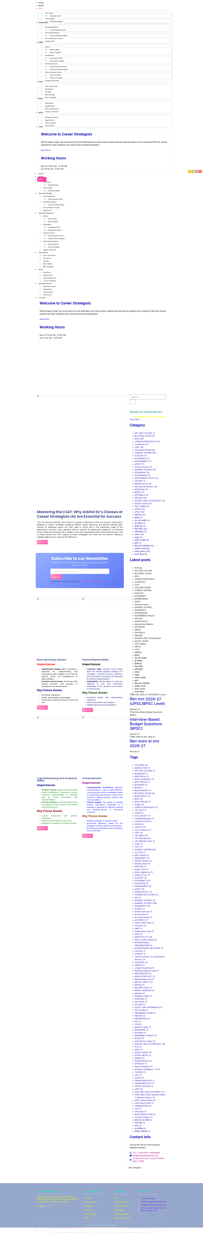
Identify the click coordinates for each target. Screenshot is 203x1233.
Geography (47, 224)
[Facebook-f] (189, 171)
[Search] (132, 401)
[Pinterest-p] (200, 171)
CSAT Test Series (49, 255)
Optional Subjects (46, 213)
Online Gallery (48, 292)
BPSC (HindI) (47, 264)
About (41, 176)
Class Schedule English (56, 205)
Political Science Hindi (55, 236)
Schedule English (54, 191)
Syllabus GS (47, 210)
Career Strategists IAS (47, 1191)
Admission (88, 1206)
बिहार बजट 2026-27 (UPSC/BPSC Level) (147, 701)
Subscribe (56, 577)
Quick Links (119, 1191)
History (45, 216)
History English (53, 222)
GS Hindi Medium (49, 196)
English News (47, 275)
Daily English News (122, 1218)
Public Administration (51, 241)
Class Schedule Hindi (55, 199)
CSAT (40, 179)
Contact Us (143, 1191)
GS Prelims (47, 258)
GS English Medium (50, 202)
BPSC (86, 1218)
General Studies (45, 193)
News (40, 269)
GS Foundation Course (51, 208)
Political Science (49, 233)
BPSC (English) (48, 267)
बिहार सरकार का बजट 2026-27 (144, 743)
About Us (88, 1198)
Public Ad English (54, 247)
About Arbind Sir (92, 1191)
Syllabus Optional (49, 250)
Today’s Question (49, 281)
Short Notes (47, 295)
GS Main (46, 261)
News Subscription (49, 278)
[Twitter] (193, 171)
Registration (47, 289)
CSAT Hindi (47, 182)
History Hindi (52, 219)
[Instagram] (196, 171)
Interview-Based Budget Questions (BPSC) (146, 724)
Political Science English (56, 239)
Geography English (54, 230)
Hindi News (47, 272)
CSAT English (47, 188)
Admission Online (49, 286)
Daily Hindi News (121, 1214)
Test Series (43, 252)
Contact (42, 297)
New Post (88, 1210)
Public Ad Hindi (53, 244)
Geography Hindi (54, 227)
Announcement (45, 283)
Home (40, 174)
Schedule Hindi (53, 185)
